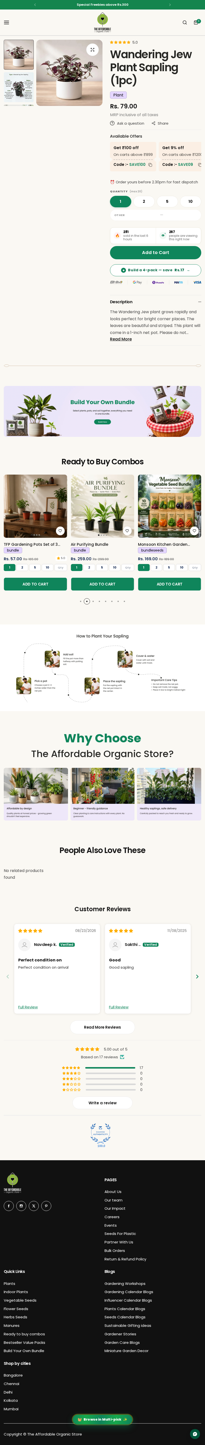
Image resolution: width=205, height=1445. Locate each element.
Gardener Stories (120, 1334)
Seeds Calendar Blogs (125, 1317)
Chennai (11, 1383)
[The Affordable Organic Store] (102, 22)
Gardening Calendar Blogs (128, 1291)
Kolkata (11, 1400)
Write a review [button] (102, 1103)
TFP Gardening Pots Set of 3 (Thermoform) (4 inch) (31, 544)
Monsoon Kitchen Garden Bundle (163, 544)
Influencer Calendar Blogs (128, 1300)
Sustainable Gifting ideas (127, 1325)
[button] (35, 4)
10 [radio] (190, 201)
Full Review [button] (28, 1007)
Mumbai (11, 1409)
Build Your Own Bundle (24, 1350)
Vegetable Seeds (20, 1300)
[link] (35, 506)
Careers (112, 1216)
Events (110, 1225)
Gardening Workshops (125, 1283)
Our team (113, 1200)
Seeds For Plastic (120, 1233)
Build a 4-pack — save (156, 270)
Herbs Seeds (15, 1317)
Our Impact (115, 1208)
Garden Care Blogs (122, 1342)
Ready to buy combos (24, 1334)
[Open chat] (195, 1434)
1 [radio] (120, 201)
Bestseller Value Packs (24, 1342)
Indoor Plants (16, 1291)
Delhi (8, 1392)
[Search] (184, 22)
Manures (12, 1325)
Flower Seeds (16, 1308)
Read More (121, 339)
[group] (69, 73)
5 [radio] (167, 201)
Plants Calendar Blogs (124, 1308)
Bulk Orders (114, 1250)
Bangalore (13, 1375)
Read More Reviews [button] (102, 1027)
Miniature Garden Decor (126, 1350)
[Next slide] (197, 976)
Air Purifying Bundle (89, 544)
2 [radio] (144, 201)
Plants (9, 1283)
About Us (113, 1191)
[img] (30, 930)
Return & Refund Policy (125, 1259)
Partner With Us (118, 1242)
